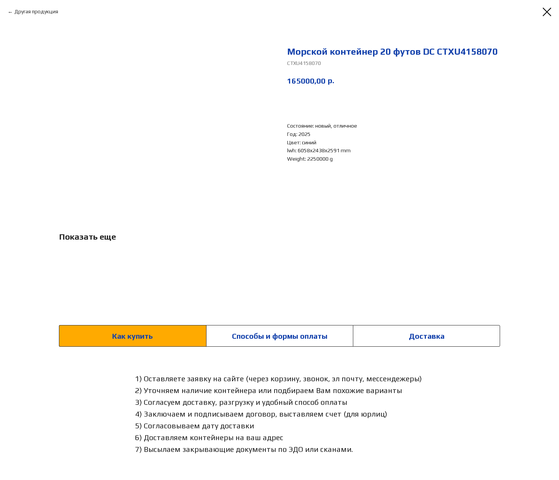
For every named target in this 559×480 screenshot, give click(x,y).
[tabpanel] (279, 413)
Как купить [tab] (132, 336)
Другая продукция (36, 11)
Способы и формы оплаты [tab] (279, 336)
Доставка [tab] (427, 336)
